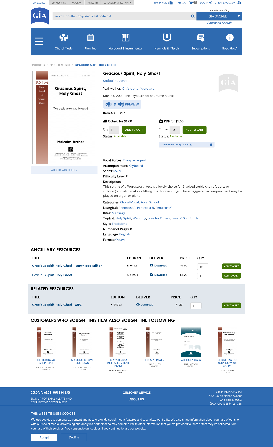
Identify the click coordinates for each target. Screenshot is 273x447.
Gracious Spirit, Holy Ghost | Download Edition (67, 265)
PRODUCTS (38, 65)
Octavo (120, 239)
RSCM (117, 171)
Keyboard (136, 165)
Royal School (149, 202)
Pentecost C (163, 207)
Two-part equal (134, 160)
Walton (76, 2)
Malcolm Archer (115, 81)
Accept (44, 437)
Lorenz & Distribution (117, 2)
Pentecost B (145, 207)
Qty (105, 129)
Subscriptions (200, 48)
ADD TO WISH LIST (63, 170)
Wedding (139, 218)
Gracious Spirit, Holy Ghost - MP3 (57, 304)
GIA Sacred (39, 2)
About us (136, 399)
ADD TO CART (134, 129)
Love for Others (159, 218)
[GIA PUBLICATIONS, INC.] (40, 15)
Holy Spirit (123, 218)
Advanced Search (219, 22)
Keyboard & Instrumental (125, 48)
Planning (91, 48)
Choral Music (64, 48)
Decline (74, 437)
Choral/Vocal (129, 202)
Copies (164, 129)
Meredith (92, 2)
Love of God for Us (184, 218)
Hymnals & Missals (167, 48)
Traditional (120, 223)
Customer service (136, 392)
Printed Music (60, 65)
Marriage (118, 213)
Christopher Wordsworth (140, 88)
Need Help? (230, 48)
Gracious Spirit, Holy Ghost (52, 275)
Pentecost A (127, 207)
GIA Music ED (59, 2)
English (124, 234)
